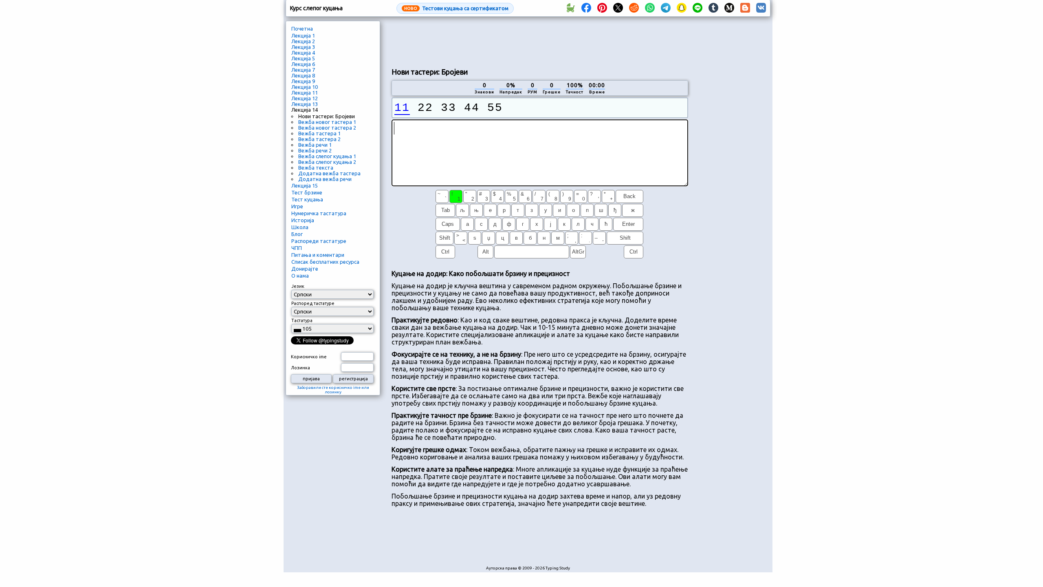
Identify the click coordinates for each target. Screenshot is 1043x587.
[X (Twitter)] (618, 8)
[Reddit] (634, 8)
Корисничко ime (309, 356)
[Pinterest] (602, 8)
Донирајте (304, 268)
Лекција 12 (304, 98)
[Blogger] (745, 8)
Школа (299, 227)
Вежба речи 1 (315, 145)
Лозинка (300, 367)
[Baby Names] (570, 8)
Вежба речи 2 (315, 150)
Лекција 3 (303, 47)
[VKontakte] (761, 8)
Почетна (302, 28)
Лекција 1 (303, 35)
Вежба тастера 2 (319, 139)
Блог (297, 234)
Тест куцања (307, 199)
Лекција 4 (303, 52)
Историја (302, 220)
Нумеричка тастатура (318, 213)
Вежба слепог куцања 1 (327, 156)
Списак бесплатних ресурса (325, 262)
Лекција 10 (304, 87)
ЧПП (296, 248)
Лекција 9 (303, 81)
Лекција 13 (304, 104)
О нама (300, 275)
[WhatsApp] (650, 8)
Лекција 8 (303, 75)
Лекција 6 (303, 64)
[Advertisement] (540, 41)
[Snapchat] (682, 8)
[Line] (697, 8)
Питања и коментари (317, 255)
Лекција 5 (303, 58)
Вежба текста (315, 167)
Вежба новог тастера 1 (327, 122)
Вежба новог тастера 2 (327, 127)
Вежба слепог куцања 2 (327, 162)
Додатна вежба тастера (329, 173)
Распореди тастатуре (318, 241)
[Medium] (729, 8)
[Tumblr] (713, 8)
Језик (297, 286)
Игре (297, 206)
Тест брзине (306, 192)
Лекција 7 (303, 70)
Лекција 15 (304, 185)
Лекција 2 (303, 41)
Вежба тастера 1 (319, 133)
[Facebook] (586, 8)
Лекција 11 (304, 92)
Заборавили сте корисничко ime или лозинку (333, 389)
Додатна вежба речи (325, 179)
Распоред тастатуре (312, 303)
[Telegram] (666, 8)
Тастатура (301, 320)
